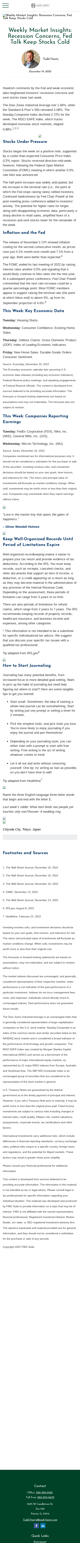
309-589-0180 (44, 1492)
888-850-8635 (45, 1497)
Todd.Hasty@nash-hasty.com (40, 1520)
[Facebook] (36, 1525)
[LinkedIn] (42, 1525)
